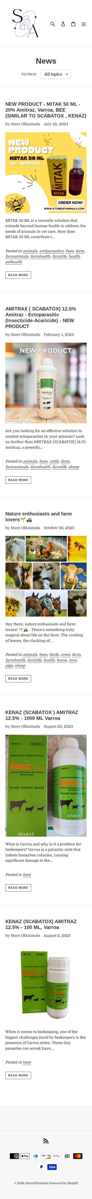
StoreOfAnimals (37, 1183)
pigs (9, 665)
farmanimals (16, 256)
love (73, 660)
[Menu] (84, 24)
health (74, 256)
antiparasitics (51, 251)
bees (70, 251)
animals (30, 251)
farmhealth (40, 256)
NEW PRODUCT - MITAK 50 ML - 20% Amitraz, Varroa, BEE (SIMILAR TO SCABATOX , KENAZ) (45, 109)
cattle (54, 461)
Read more (18, 275)
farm (80, 251)
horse (62, 660)
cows (65, 654)
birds (54, 654)
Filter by (29, 74)
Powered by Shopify (64, 1183)
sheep (73, 467)
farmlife (59, 256)
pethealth (13, 262)
